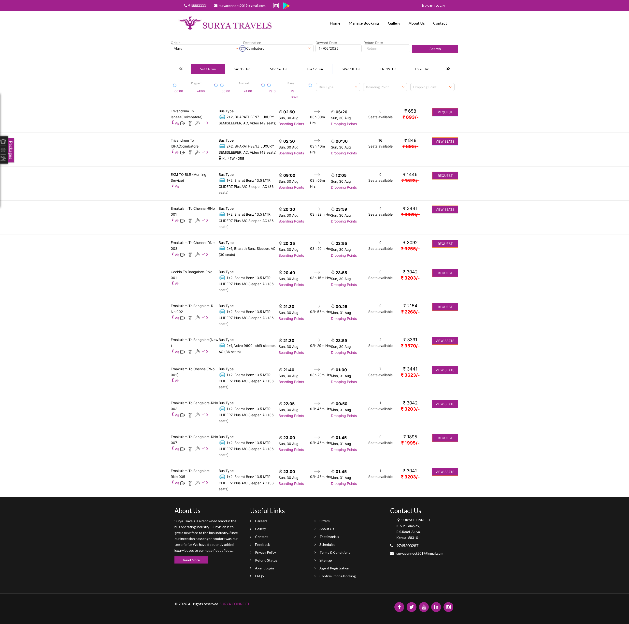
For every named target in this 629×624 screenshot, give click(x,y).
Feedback (262, 544)
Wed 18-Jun (351, 69)
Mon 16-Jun (278, 69)
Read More (191, 560)
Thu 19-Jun (388, 69)
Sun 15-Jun (242, 69)
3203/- (410, 278)
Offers (324, 521)
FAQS (259, 576)
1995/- (410, 443)
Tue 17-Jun (315, 69)
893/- (410, 146)
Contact (440, 23)
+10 (205, 123)
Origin (175, 43)
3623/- (410, 214)
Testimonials (329, 537)
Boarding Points (291, 124)
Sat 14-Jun (208, 69)
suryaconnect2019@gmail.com (419, 553)
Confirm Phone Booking (337, 576)
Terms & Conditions (334, 552)
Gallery (394, 23)
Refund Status (266, 560)
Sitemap (325, 560)
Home (335, 23)
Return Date (373, 43)
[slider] (174, 85)
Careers (261, 521)
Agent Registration (334, 568)
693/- (410, 117)
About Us (417, 23)
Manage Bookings (364, 23)
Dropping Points (344, 124)
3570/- (410, 345)
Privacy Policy (265, 552)
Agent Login (435, 5)
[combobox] (338, 87)
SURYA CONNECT (235, 604)
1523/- (410, 180)
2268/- (410, 311)
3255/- (410, 248)
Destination (252, 43)
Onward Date (326, 43)
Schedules (327, 544)
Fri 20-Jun (422, 69)
